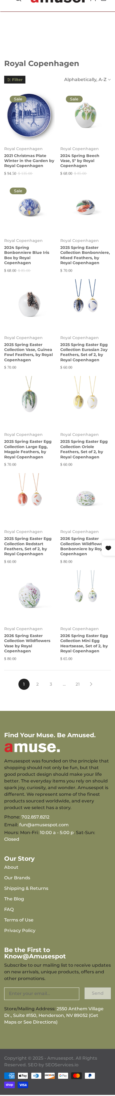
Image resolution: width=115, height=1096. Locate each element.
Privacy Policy (19, 930)
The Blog (14, 898)
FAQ (9, 909)
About (11, 867)
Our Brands (17, 877)
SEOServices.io (61, 1064)
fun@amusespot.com (44, 824)
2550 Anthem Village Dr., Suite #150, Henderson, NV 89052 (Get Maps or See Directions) (54, 1015)
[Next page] (91, 684)
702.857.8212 (35, 817)
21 (78, 684)
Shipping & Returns (26, 888)
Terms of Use (18, 920)
